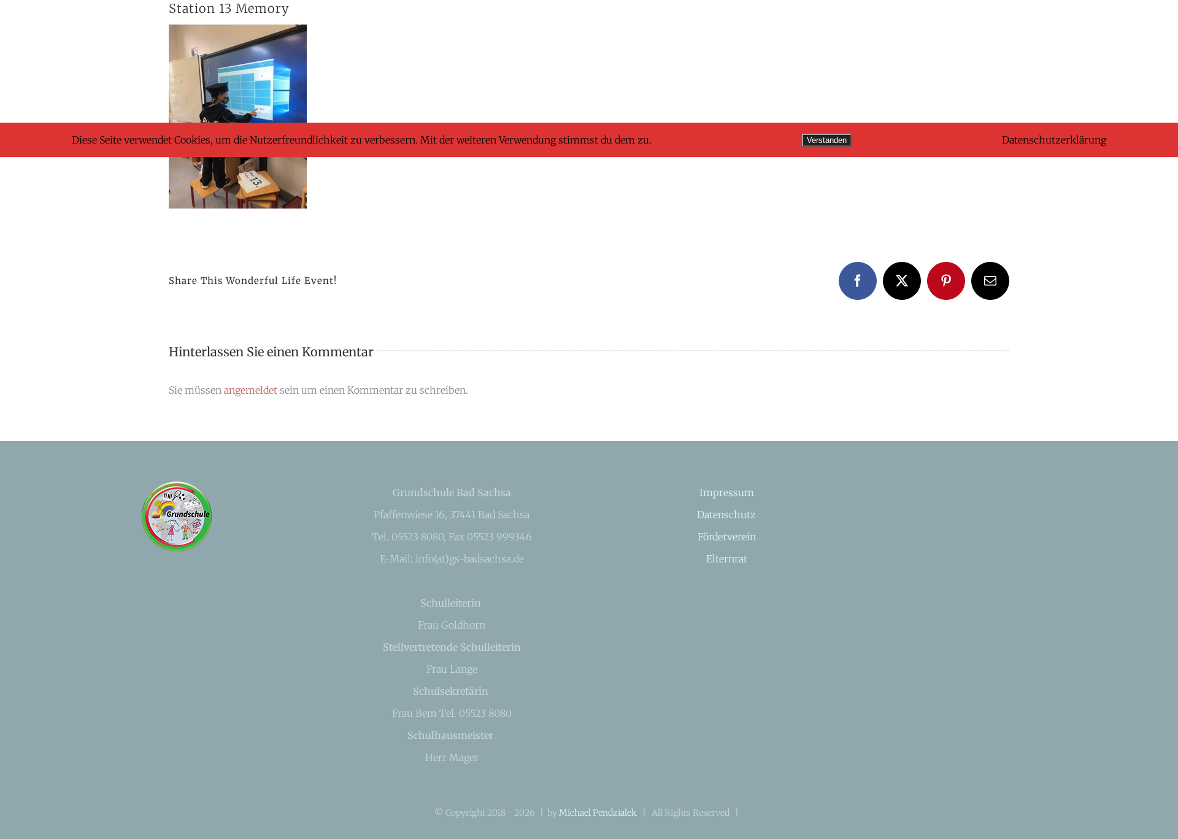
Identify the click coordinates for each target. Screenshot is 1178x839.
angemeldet (250, 390)
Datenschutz (726, 514)
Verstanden (827, 140)
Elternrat (726, 559)
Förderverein (727, 537)
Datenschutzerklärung (1054, 140)
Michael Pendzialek (598, 812)
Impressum (726, 492)
